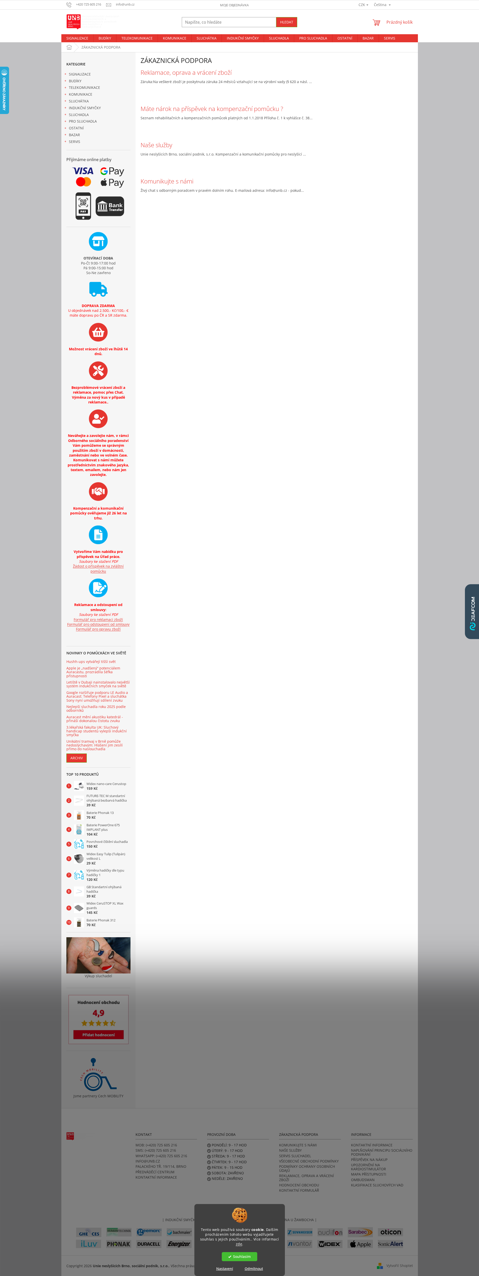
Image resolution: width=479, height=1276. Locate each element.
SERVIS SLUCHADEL (295, 1156)
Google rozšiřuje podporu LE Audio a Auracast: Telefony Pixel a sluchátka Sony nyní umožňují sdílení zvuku (97, 696)
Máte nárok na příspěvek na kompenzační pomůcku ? (212, 109)
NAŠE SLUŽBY (290, 1150)
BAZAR (74, 134)
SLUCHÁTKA (79, 101)
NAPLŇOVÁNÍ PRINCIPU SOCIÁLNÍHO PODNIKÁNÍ (381, 1152)
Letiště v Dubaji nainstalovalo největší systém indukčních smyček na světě (98, 684)
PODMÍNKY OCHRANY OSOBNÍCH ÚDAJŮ (307, 1168)
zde (239, 1244)
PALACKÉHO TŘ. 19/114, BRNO (161, 1166)
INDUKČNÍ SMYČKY (85, 107)
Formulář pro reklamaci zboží (98, 619)
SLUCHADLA (79, 114)
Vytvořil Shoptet (399, 1265)
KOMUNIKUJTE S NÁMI (298, 1145)
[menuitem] (77, 38)
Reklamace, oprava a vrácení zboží (186, 72)
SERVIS (74, 141)
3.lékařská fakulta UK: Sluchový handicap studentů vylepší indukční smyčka (96, 731)
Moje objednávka (234, 5)
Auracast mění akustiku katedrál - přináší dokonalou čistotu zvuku (94, 719)
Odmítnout (254, 1268)
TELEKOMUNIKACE (84, 87)
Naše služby (156, 145)
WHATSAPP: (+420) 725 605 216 (161, 1156)
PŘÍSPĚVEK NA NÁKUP (369, 1159)
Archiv (76, 758)
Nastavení (224, 1268)
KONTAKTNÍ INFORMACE (156, 1177)
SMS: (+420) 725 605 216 (156, 1150)
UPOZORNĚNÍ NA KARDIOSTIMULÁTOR (368, 1167)
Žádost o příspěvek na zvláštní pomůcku (98, 568)
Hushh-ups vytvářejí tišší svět (91, 661)
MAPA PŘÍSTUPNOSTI (368, 1174)
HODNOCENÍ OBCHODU (299, 1185)
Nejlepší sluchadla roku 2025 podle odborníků (96, 708)
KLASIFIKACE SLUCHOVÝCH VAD (377, 1185)
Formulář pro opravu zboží (98, 629)
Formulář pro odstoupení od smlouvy (98, 624)
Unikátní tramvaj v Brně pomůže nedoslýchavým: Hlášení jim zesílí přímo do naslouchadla (94, 745)
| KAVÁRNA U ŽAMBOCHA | (294, 1219)
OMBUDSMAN (363, 1180)
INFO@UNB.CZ (148, 1161)
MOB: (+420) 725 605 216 (156, 1145)
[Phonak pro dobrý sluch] (118, 1243)
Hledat (286, 22)
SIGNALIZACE (80, 74)
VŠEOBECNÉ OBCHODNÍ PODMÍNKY (309, 1161)
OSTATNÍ (76, 128)
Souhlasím (242, 1256)
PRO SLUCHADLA (83, 121)
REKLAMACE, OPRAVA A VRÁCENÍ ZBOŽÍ (306, 1178)
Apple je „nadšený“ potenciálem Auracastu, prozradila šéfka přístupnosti (93, 672)
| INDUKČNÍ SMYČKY (179, 1219)
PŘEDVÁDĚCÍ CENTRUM (155, 1172)
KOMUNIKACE (80, 94)
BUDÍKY (75, 81)
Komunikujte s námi (167, 181)
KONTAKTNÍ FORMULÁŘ (299, 1190)
